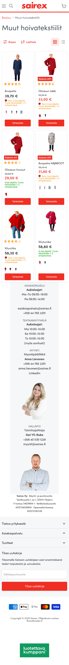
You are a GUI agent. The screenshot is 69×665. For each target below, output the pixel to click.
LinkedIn (34, 373)
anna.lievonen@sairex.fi (34, 368)
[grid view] (55, 42)
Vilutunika (44, 242)
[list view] (63, 42)
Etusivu (6, 17)
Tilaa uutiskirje (34, 586)
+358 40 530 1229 (34, 439)
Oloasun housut (15, 169)
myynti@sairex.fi (34, 444)
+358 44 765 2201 (34, 313)
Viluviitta (10, 248)
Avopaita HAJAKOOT (51, 163)
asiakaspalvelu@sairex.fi (34, 308)
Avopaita (10, 91)
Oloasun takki (47, 91)
